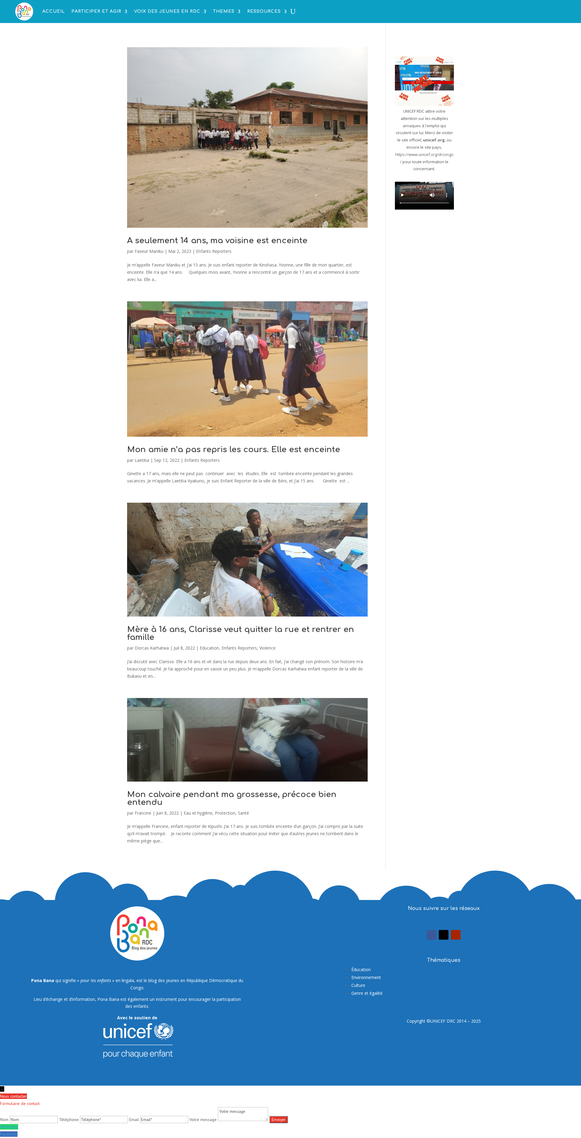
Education (209, 648)
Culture (358, 985)
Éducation (361, 969)
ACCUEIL (53, 11)
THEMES (224, 11)
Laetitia (142, 460)
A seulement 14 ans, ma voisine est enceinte (217, 240)
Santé (243, 813)
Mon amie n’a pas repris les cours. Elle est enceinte (233, 449)
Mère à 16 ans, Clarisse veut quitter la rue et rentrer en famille (240, 633)
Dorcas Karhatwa (152, 648)
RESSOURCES (264, 11)
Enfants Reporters (213, 251)
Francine (143, 813)
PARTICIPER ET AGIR (96, 11)
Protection (225, 813)
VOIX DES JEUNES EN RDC (167, 11)
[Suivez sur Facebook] (431, 935)
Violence (267, 648)
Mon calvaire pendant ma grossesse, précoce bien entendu (231, 798)
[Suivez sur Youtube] (456, 935)
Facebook (9, 1134)
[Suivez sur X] (443, 935)
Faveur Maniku (149, 251)
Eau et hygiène (198, 813)
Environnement (366, 977)
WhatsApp (9, 1127)
